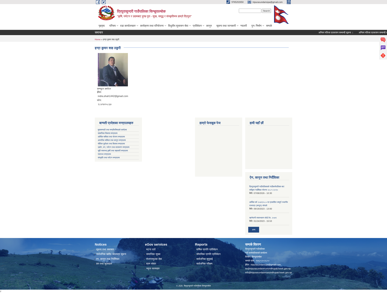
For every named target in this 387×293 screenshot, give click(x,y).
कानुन (209, 25)
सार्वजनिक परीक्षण (204, 263)
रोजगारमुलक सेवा (154, 259)
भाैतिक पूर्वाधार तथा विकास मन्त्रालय (111, 143)
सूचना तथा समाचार (105, 249)
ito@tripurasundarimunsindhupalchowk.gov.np (268, 268)
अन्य (253, 229)
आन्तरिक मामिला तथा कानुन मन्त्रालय (112, 140)
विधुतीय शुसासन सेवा (178, 25)
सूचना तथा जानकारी (226, 25)
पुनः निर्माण (256, 25)
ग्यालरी (243, 25)
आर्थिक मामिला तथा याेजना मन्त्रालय (111, 136)
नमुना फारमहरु (153, 268)
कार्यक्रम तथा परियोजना (152, 25)
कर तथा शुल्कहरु (104, 263)
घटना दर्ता (151, 249)
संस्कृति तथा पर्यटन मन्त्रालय (109, 157)
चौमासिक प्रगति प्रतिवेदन (208, 254)
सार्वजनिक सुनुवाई (204, 259)
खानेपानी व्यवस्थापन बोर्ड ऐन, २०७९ (263, 217)
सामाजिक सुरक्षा (153, 254)
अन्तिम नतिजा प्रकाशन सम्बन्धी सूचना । (328, 32)
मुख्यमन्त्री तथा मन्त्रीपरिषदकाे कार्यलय (112, 129)
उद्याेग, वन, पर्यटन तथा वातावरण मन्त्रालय (113, 147)
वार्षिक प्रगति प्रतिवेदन (207, 249)
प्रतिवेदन (197, 25)
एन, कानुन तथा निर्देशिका (107, 259)
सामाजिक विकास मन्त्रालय (107, 133)
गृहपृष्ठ (102, 25)
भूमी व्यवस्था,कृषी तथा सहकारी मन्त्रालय (113, 150)
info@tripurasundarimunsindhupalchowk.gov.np (268, 272)
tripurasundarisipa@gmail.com (266, 264)
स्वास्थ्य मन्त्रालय (104, 154)
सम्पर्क (269, 25)
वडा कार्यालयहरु (128, 25)
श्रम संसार (151, 263)
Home (98, 39)
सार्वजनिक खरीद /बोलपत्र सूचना (111, 254)
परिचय (112, 25)
